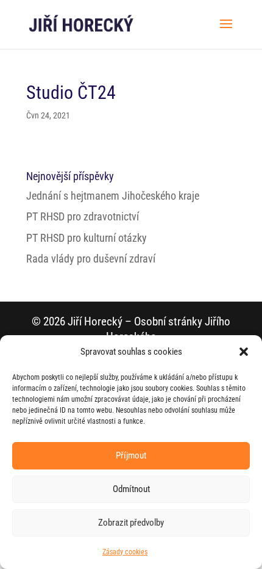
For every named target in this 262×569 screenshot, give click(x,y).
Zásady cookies (124, 552)
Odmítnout (131, 489)
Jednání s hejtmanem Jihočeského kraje (112, 195)
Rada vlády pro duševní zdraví (90, 258)
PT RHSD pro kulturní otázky (86, 237)
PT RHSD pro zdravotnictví (82, 216)
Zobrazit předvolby (131, 522)
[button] (244, 352)
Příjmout (131, 455)
